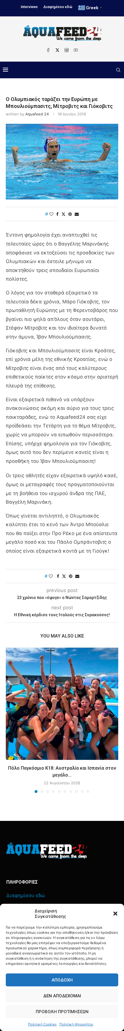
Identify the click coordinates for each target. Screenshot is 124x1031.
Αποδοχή (62, 980)
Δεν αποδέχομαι (62, 995)
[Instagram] (67, 50)
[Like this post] (51, 214)
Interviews (29, 7)
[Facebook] (48, 50)
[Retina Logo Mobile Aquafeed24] (46, 850)
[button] (115, 913)
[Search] (118, 70)
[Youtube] (76, 50)
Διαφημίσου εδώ (58, 7)
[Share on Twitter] (63, 214)
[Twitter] (57, 50)
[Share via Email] (77, 214)
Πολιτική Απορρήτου (76, 1024)
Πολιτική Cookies (42, 1024)
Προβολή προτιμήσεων (62, 1011)
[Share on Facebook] (57, 214)
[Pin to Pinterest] (70, 214)
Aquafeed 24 (37, 114)
